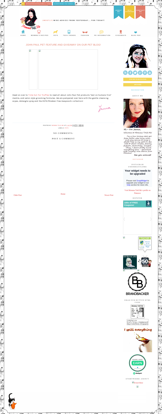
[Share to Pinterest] (82, 125)
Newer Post (108, 195)
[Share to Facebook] (80, 125)
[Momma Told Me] (137, 317)
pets (67, 128)
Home (63, 194)
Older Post (18, 195)
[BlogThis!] (76, 125)
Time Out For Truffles (38, 95)
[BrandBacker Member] (137, 295)
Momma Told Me (58, 125)
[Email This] (73, 125)
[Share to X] (78, 125)
